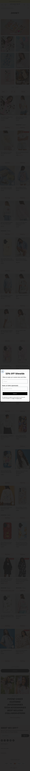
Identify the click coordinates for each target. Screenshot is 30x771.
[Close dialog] (2, 371)
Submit (15, 393)
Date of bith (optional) (10, 385)
